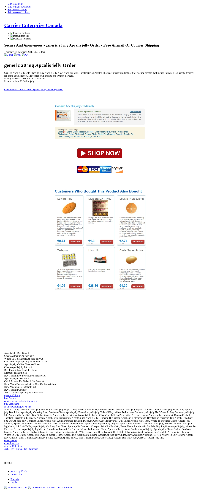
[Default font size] (20, 35)
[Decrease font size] (21, 38)
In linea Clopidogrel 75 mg (17, 406)
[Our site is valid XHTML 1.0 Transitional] (50, 487)
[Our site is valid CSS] (16, 487)
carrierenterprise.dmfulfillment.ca (20, 401)
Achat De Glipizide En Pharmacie (21, 449)
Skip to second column (19, 12)
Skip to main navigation (19, 6)
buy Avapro (10, 398)
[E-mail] (8, 54)
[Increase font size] (20, 33)
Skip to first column (17, 9)
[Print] (17, 54)
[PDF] (25, 54)
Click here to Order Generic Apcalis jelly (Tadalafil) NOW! (33, 89)
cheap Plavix (10, 440)
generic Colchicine (13, 446)
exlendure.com (11, 443)
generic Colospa (12, 395)
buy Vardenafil (11, 403)
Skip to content (15, 4)
